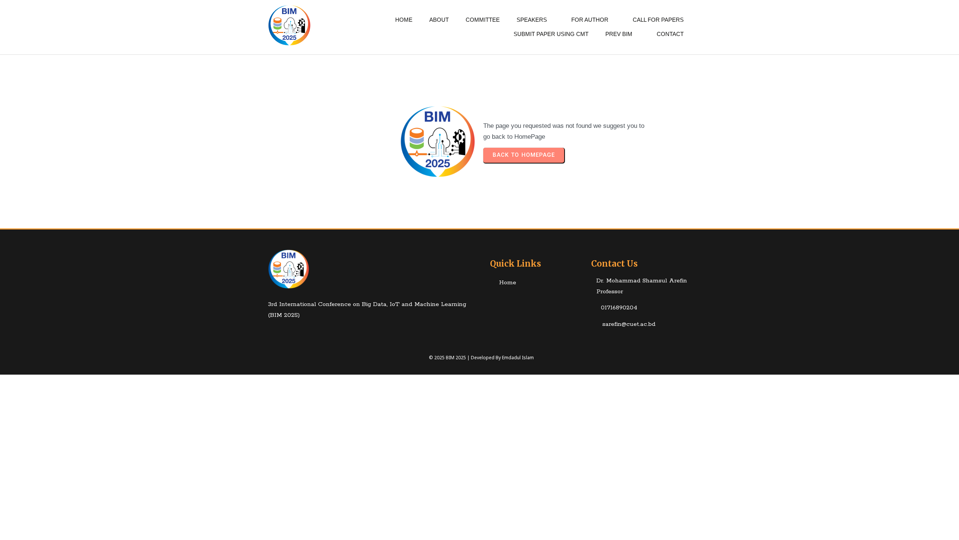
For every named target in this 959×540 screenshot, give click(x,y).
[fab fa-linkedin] (280, 332)
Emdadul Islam (518, 357)
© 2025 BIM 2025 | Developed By (465, 357)
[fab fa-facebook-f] (265, 332)
